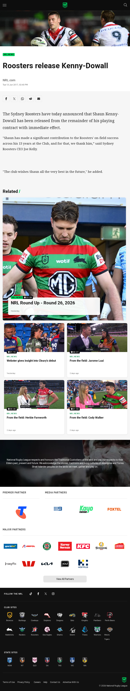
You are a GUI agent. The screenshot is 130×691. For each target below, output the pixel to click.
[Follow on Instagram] (53, 594)
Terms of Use (9, 682)
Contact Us (55, 682)
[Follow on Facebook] (38, 594)
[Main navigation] (4, 5)
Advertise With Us (71, 682)
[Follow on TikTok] (30, 594)
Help (45, 682)
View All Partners (65, 579)
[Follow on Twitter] (45, 594)
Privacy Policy (23, 682)
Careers (37, 682)
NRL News (9, 55)
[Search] (125, 5)
